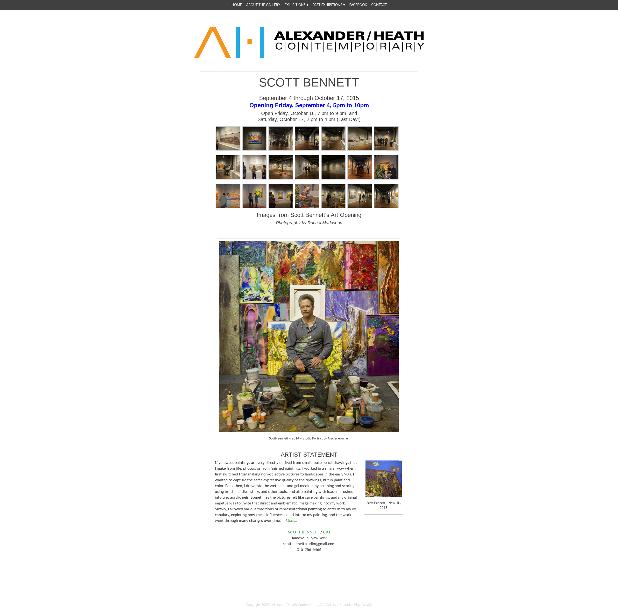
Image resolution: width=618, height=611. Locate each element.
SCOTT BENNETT (303, 532)
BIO (326, 532)
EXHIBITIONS (295, 5)
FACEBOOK (358, 5)
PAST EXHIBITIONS (327, 5)
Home (237, 5)
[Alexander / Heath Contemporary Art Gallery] (309, 59)
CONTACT (379, 5)
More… (291, 521)
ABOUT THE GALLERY (263, 5)
